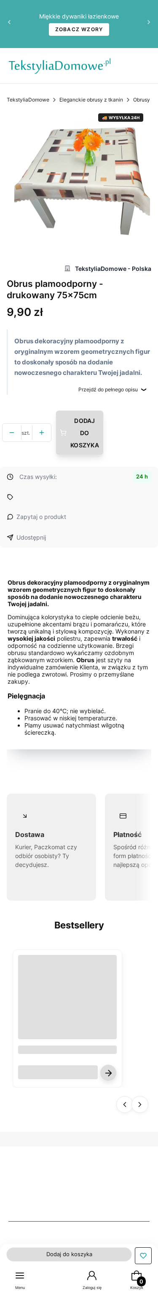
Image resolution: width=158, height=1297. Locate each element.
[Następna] (148, 24)
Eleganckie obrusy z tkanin (91, 99)
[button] (143, 1255)
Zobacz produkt (108, 1072)
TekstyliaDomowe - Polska (113, 268)
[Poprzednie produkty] (124, 1104)
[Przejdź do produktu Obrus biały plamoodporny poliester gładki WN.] (67, 1004)
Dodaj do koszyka (84, 433)
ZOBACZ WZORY (79, 29)
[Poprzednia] (9, 24)
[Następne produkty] (139, 1104)
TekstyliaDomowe (28, 99)
